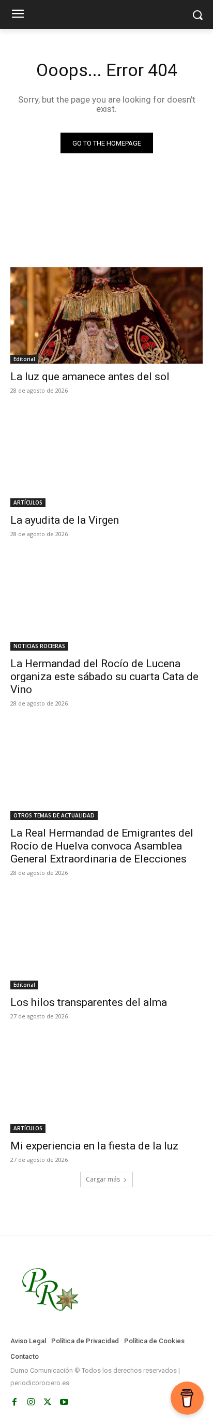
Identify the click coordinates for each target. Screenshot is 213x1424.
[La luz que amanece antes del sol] (106, 315)
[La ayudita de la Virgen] (106, 459)
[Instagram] (31, 1402)
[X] (47, 1402)
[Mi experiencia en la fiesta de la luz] (106, 1085)
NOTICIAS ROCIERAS (39, 646)
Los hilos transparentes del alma (88, 1002)
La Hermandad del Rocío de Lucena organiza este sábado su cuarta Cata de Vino (104, 676)
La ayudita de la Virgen (64, 520)
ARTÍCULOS (27, 502)
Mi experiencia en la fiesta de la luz (94, 1146)
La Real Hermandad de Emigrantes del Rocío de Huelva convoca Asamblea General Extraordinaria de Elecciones (101, 846)
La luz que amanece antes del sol (90, 376)
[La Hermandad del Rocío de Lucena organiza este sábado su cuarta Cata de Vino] (106, 602)
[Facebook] (14, 1402)
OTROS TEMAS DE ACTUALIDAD (54, 815)
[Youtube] (64, 1402)
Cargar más (103, 1179)
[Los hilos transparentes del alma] (106, 941)
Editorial (24, 359)
